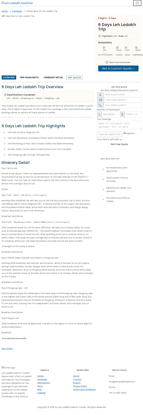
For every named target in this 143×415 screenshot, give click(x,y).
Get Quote (74, 77)
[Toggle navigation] (137, 3)
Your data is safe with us (109, 139)
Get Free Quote (119, 144)
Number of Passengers (108, 109)
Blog (39, 389)
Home (76, 376)
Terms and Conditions (84, 389)
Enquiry (76, 382)
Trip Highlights (29, 77)
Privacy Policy (80, 386)
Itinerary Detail (53, 77)
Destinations (43, 382)
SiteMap (41, 392)
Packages (42, 379)
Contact (77, 379)
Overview (9, 77)
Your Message (104, 119)
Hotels (40, 376)
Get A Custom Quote (117, 68)
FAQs (39, 386)
